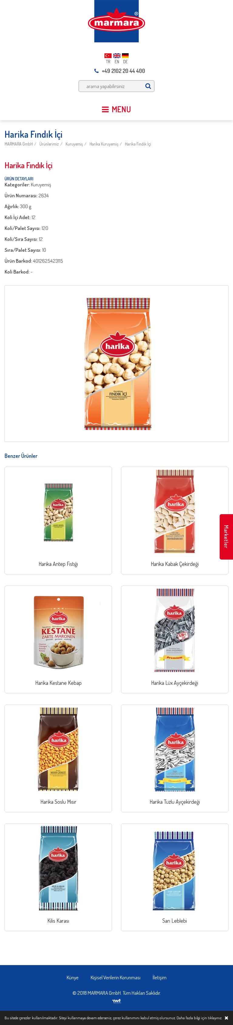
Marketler (226, 536)
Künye (73, 977)
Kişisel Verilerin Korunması (115, 977)
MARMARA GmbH (19, 143)
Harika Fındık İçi (138, 143)
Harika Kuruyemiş (103, 143)
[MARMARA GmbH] (116, 20)
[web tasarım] (116, 999)
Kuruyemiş (74, 143)
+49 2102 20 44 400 (123, 70)
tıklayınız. (215, 1017)
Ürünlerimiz (49, 143)
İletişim (160, 977)
